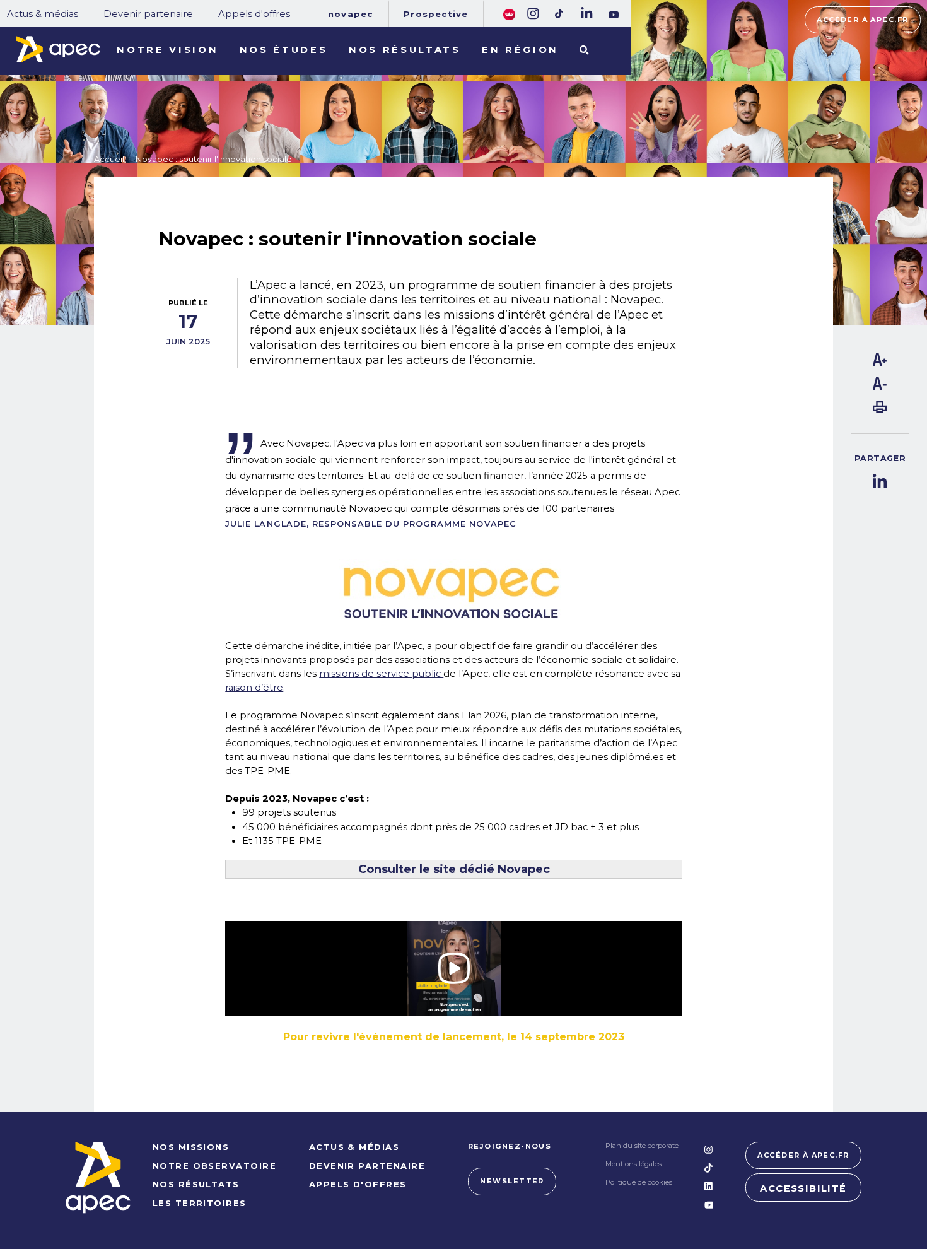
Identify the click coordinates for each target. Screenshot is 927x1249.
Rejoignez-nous (510, 1146)
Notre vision (167, 50)
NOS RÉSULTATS (196, 1184)
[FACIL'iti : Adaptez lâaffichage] (509, 13)
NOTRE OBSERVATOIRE (214, 1166)
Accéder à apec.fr (862, 19)
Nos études (284, 50)
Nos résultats (405, 50)
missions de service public (381, 673)
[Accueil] (58, 49)
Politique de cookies (638, 1182)
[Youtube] (614, 15)
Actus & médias (42, 14)
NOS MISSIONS (191, 1147)
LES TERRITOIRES (200, 1203)
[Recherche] (584, 51)
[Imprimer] (880, 409)
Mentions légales (633, 1163)
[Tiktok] (559, 13)
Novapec (350, 14)
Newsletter (512, 1180)
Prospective (436, 14)
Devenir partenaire (148, 14)
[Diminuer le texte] (880, 387)
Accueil (109, 159)
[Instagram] (532, 13)
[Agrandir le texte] (880, 362)
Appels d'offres (254, 14)
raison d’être (254, 687)
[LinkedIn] (586, 13)
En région (520, 50)
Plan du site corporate (642, 1145)
